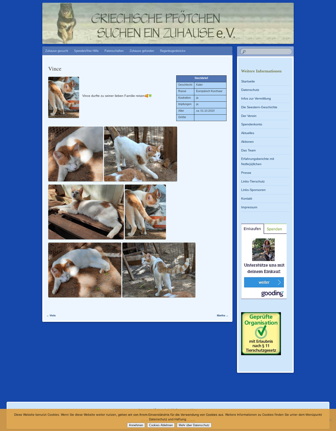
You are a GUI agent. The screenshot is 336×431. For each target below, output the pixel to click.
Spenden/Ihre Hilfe (86, 51)
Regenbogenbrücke (172, 51)
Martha (222, 315)
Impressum (249, 207)
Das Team (248, 150)
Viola (51, 315)
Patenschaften (114, 51)
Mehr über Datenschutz (194, 425)
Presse (246, 173)
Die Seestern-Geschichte (259, 107)
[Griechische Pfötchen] (176, 21)
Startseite (248, 81)
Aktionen (247, 141)
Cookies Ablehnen (161, 425)
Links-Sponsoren (253, 190)
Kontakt (246, 198)
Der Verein (248, 116)
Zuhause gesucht (56, 51)
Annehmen (136, 425)
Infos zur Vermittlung (256, 98)
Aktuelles (247, 133)
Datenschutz (250, 90)
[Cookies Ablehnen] (330, 420)
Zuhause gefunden (142, 51)
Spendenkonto (251, 124)
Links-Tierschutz (253, 181)
